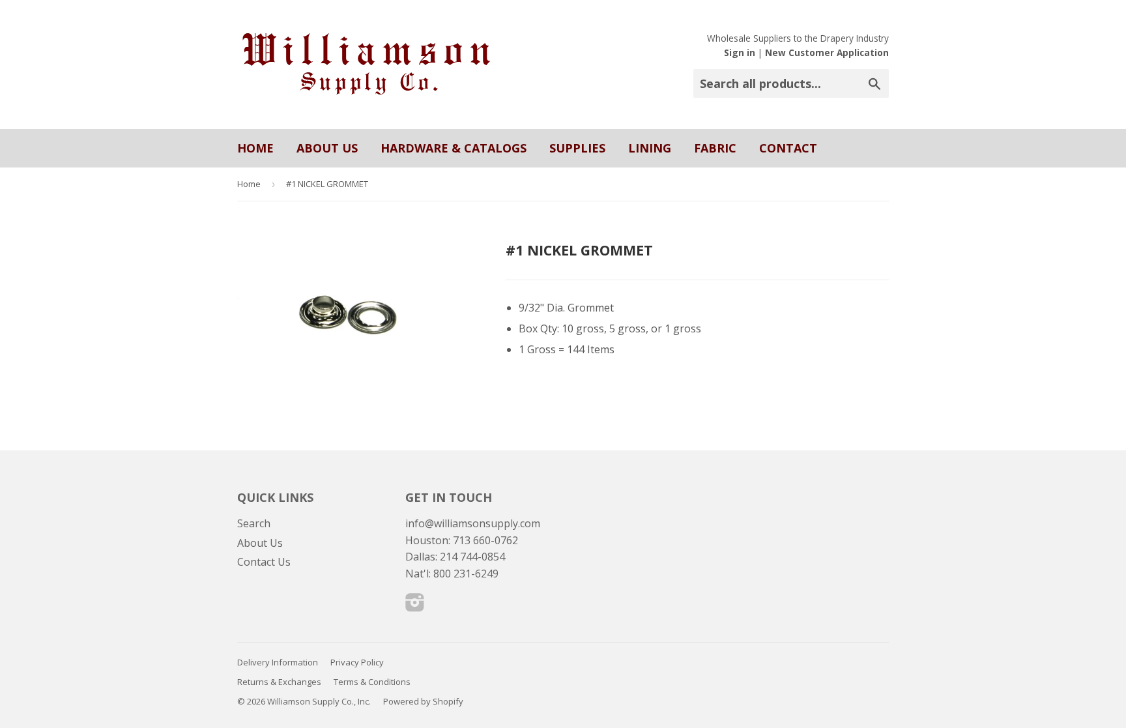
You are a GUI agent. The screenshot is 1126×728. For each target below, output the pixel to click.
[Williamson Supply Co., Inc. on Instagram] (415, 606)
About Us (327, 148)
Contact (788, 148)
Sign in (739, 52)
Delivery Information (277, 662)
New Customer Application (827, 52)
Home (255, 148)
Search (253, 523)
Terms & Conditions (372, 682)
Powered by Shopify (423, 701)
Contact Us (264, 562)
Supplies (577, 148)
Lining (649, 148)
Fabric (715, 148)
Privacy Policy (357, 662)
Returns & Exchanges (279, 682)
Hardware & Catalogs (454, 148)
